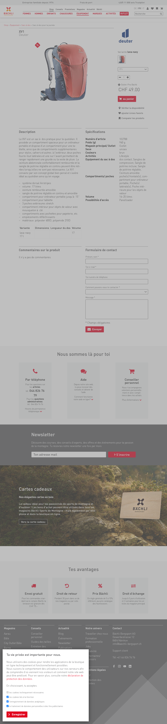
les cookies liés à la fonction (21, 697)
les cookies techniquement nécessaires (26, 692)
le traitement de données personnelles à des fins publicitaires (36, 706)
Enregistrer (18, 714)
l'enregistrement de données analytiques (26, 701)
